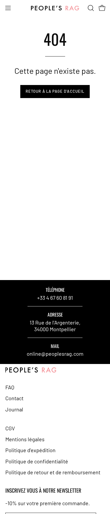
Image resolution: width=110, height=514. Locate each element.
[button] (90, 8)
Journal (14, 409)
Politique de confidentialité (36, 461)
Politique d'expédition (30, 450)
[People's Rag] (55, 8)
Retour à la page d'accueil (55, 91)
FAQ (9, 387)
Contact (14, 398)
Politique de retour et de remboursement (52, 472)
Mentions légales (25, 439)
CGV (10, 428)
